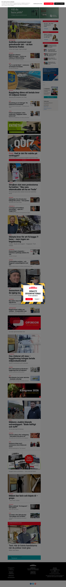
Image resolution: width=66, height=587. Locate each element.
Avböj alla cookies (59, 3)
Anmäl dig (29, 299)
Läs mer (12, 5)
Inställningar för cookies (37, 3)
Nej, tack (37, 299)
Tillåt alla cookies (49, 3)
